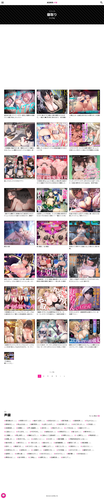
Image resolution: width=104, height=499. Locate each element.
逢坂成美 (78, 421)
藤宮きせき (89, 450)
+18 (52, 2)
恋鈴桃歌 (10, 428)
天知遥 (92, 424)
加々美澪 (23, 457)
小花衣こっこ (39, 439)
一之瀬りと (81, 435)
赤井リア (66, 457)
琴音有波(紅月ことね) (79, 439)
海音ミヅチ (84, 428)
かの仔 (51, 439)
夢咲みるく (11, 457)
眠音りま (19, 446)
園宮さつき (74, 443)
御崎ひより (33, 435)
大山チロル (91, 421)
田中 (9, 446)
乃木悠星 (62, 450)
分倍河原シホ (64, 424)
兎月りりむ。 (24, 439)
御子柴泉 (66, 421)
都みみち (47, 443)
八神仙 (33, 457)
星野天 (9, 454)
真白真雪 (86, 443)
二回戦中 (37, 450)
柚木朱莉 (10, 443)
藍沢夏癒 (62, 439)
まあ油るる (83, 454)
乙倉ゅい (10, 432)
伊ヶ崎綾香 (33, 428)
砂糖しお (10, 439)
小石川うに (87, 446)
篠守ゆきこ (89, 432)
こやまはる (71, 428)
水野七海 (20, 454)
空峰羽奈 (55, 457)
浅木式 (45, 428)
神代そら (22, 443)
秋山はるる (23, 424)
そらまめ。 (23, 432)
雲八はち (77, 432)
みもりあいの (79, 424)
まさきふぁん (46, 454)
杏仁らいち (62, 446)
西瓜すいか (57, 428)
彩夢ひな (44, 457)
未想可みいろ (12, 450)
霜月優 (71, 454)
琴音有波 (94, 435)
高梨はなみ (51, 432)
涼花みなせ (53, 421)
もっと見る (93, 416)
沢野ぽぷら (64, 432)
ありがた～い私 (33, 446)
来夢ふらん (68, 435)
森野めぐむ (50, 450)
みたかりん (60, 454)
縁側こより (48, 446)
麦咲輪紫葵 (60, 443)
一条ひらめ (35, 443)
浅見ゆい (74, 446)
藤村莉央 (35, 424)
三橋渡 (9, 435)
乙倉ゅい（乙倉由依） (51, 435)
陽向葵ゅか (11, 421)
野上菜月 (20, 435)
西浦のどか (33, 454)
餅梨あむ (10, 424)
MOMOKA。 (37, 432)
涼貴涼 (21, 428)
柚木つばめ (39, 421)
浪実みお (25, 450)
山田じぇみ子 (49, 424)
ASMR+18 (54, 496)
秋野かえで (25, 421)
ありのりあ (75, 450)
